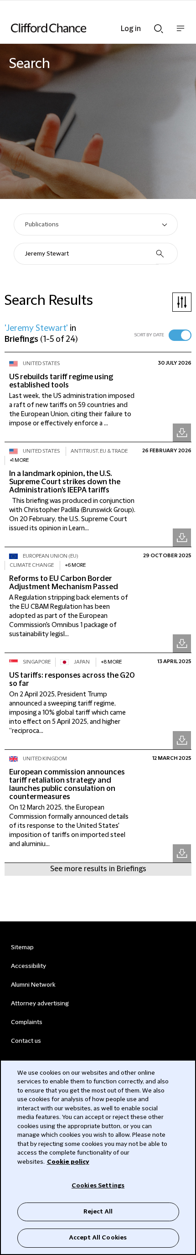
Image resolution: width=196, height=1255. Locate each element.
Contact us (26, 1041)
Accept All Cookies (98, 1237)
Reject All (98, 1211)
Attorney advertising (40, 1003)
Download (182, 433)
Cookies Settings (98, 1185)
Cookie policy (68, 1162)
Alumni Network (33, 984)
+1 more (19, 460)
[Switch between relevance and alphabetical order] (180, 335)
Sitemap (22, 947)
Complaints (26, 1022)
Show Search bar (158, 26)
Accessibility (28, 966)
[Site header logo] (84, 27)
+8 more (111, 662)
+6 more (75, 565)
